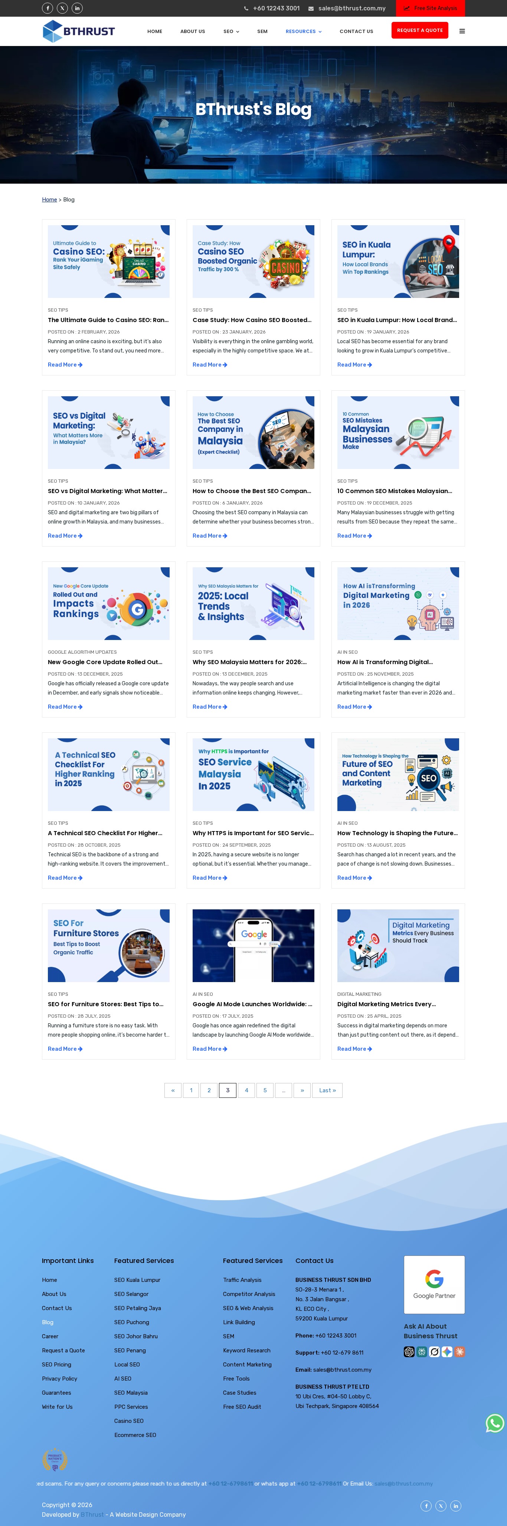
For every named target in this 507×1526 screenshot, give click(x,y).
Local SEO (127, 1364)
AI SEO (122, 1378)
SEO (228, 31)
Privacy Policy (59, 1378)
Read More (63, 364)
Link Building (239, 1322)
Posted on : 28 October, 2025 (84, 845)
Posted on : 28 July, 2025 (79, 1016)
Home (154, 31)
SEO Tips (58, 310)
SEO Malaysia (131, 1392)
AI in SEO (347, 652)
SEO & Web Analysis (248, 1308)
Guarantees (56, 1392)
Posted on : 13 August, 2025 (371, 845)
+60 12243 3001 (276, 8)
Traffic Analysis (242, 1280)
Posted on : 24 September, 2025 (232, 845)
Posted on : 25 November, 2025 (375, 674)
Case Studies (239, 1392)
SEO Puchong (131, 1322)
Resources (301, 31)
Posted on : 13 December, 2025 (85, 674)
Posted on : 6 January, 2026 (228, 503)
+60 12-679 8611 (342, 1352)
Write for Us (57, 1407)
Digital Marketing (359, 994)
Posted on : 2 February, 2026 (84, 332)
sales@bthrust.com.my (352, 8)
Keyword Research (247, 1350)
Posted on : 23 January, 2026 (229, 332)
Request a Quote (420, 30)
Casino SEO (129, 1421)
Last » (327, 1090)
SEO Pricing (56, 1364)
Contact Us (356, 31)
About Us (192, 31)
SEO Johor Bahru (136, 1336)
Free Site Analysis (435, 8)
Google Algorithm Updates (82, 652)
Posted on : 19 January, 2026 (373, 332)
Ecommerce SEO (135, 1435)
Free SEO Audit (242, 1407)
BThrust (92, 1514)
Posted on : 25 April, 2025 (369, 1016)
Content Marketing (247, 1364)
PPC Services (131, 1407)
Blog (47, 1322)
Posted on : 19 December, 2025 (374, 503)
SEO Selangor (131, 1294)
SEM (262, 31)
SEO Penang (130, 1350)
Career (50, 1336)
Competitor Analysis (249, 1294)
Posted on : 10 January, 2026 (84, 503)
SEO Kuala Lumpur (137, 1280)
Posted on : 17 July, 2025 (223, 1016)
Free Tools (236, 1378)
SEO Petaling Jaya (137, 1308)
